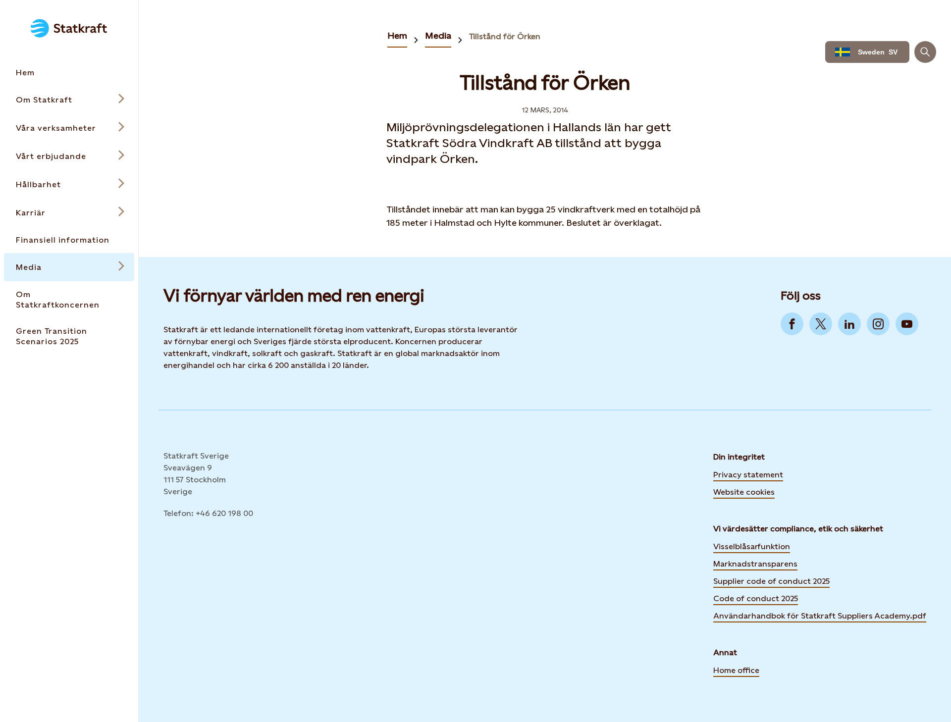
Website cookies (744, 491)
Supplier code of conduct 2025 (771, 581)
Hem (397, 35)
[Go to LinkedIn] (849, 323)
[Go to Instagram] (878, 323)
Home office (736, 670)
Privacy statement (748, 474)
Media (438, 35)
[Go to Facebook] (792, 323)
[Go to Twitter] (820, 323)
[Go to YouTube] (907, 323)
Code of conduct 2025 (755, 598)
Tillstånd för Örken (504, 36)
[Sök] (925, 52)
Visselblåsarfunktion (751, 546)
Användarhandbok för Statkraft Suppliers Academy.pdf (819, 615)
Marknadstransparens (755, 563)
